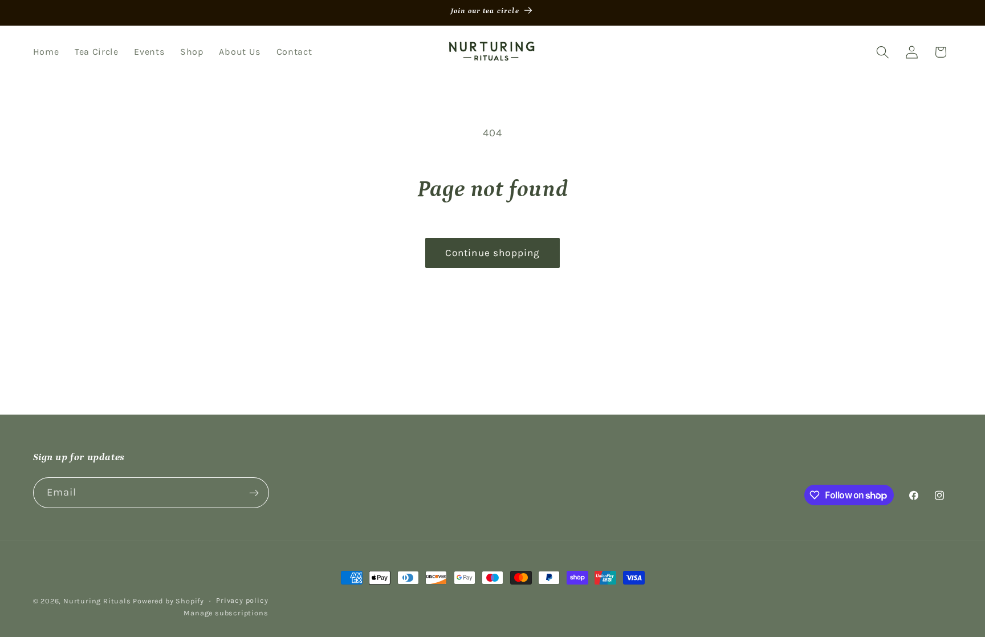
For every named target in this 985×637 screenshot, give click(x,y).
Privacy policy (242, 600)
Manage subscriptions (226, 612)
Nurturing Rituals (97, 601)
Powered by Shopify (168, 601)
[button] (882, 52)
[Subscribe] (253, 492)
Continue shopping (492, 252)
